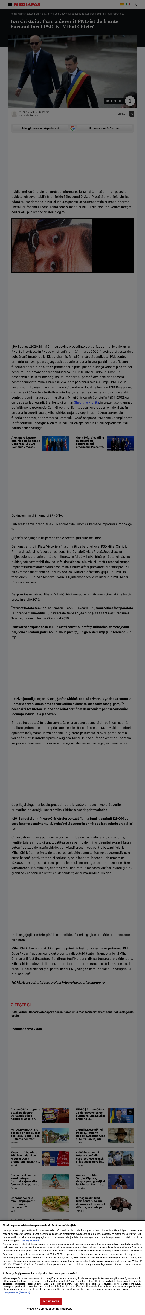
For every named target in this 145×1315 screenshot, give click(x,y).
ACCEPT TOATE (51, 1301)
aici (43, 1258)
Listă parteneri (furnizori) (16, 1292)
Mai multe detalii (31, 1240)
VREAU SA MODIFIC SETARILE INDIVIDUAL (49, 1308)
